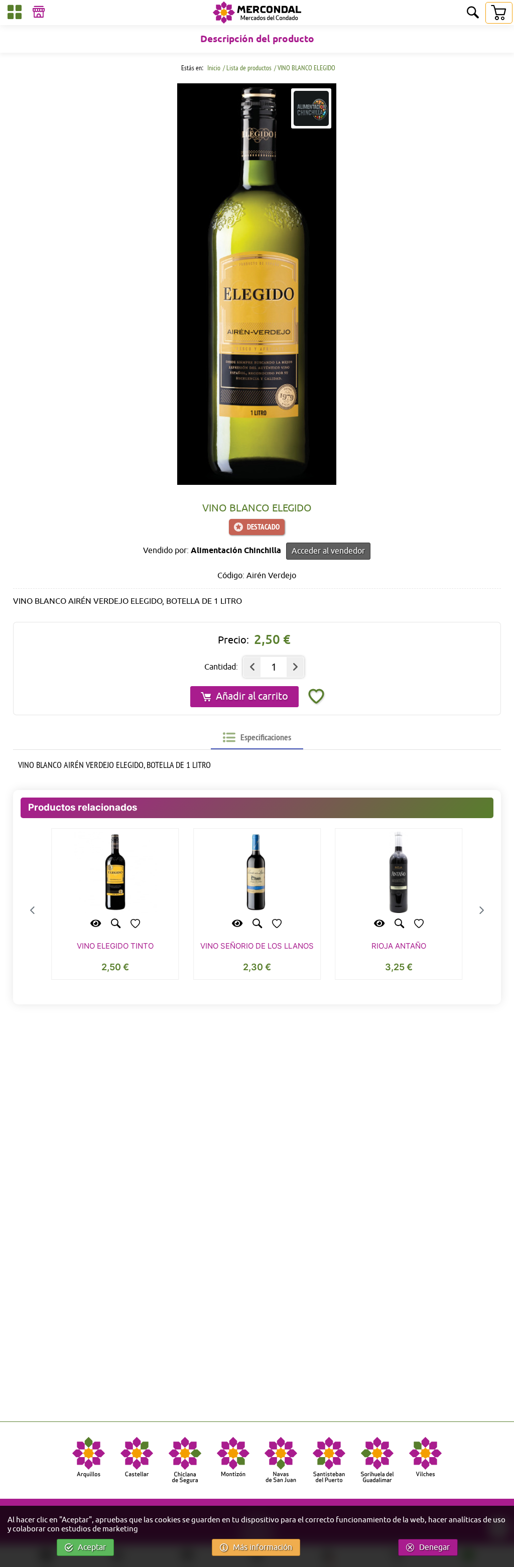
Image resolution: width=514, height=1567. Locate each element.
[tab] (257, 737)
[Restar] (252, 667)
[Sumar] (295, 667)
